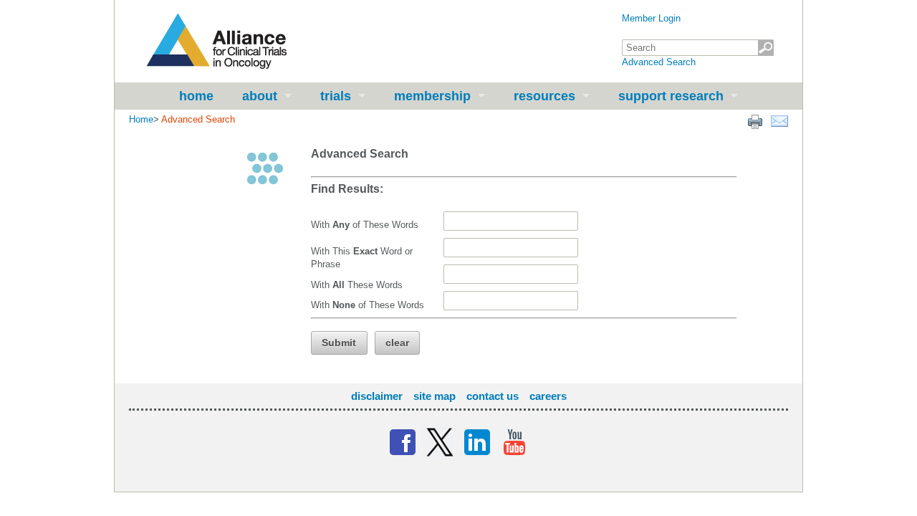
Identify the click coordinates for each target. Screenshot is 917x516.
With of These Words (364, 224)
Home (196, 96)
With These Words (357, 285)
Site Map (434, 396)
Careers (548, 396)
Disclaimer (377, 396)
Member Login (651, 18)
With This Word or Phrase (362, 257)
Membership (432, 96)
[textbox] (698, 47)
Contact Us (492, 396)
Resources (544, 96)
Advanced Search (659, 62)
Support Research (671, 96)
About (259, 96)
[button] (339, 343)
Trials (335, 96)
